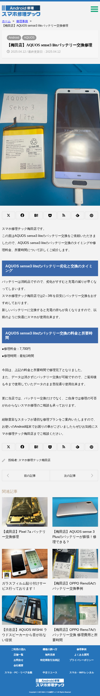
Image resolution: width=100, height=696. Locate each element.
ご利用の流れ (18, 649)
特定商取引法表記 (50, 660)
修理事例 (81, 649)
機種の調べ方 (50, 649)
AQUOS (29, 37)
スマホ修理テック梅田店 (34, 460)
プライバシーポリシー (81, 660)
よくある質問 (81, 654)
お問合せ (18, 660)
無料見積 (50, 654)
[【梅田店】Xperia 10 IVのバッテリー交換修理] (74, 475)
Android (14, 37)
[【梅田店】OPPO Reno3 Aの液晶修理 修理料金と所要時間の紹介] (26, 475)
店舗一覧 (18, 654)
